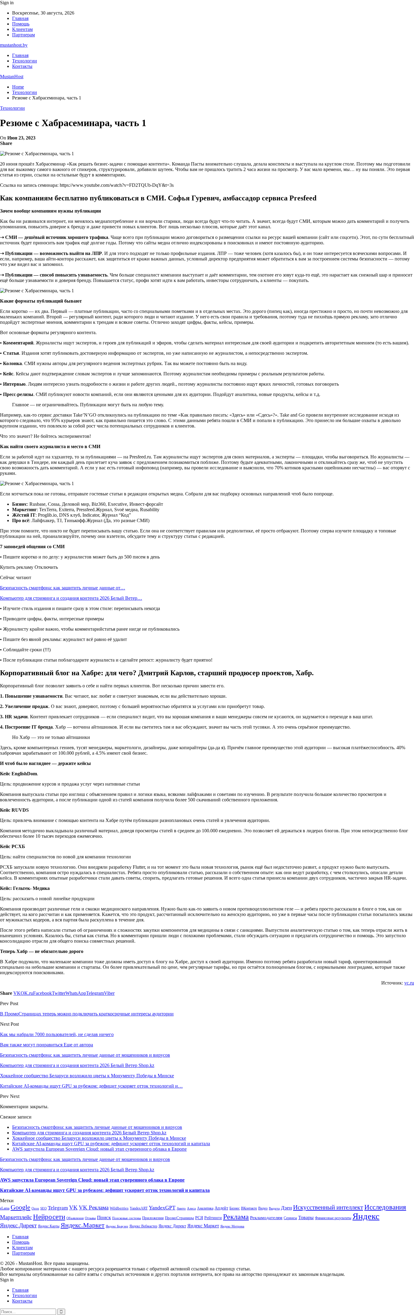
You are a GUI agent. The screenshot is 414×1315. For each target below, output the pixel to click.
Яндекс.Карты (48, 1226)
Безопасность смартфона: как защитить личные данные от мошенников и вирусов (97, 1127)
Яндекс (365, 1216)
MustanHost (11, 76)
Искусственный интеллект (328, 1207)
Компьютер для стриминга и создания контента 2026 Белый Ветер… (71, 598)
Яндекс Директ (172, 1226)
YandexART (139, 1208)
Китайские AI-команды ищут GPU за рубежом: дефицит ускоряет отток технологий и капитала (111, 1143)
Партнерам (23, 34)
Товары (306, 1217)
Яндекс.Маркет (83, 1225)
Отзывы (90, 1218)
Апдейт (221, 1208)
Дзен (286, 1208)
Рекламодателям (266, 1217)
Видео (263, 1208)
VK (73, 1207)
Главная (20, 18)
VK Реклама (94, 1207)
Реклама (236, 1217)
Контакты (22, 66)
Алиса (191, 1208)
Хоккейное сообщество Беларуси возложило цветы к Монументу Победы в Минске (99, 1138)
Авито (181, 1208)
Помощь (20, 23)
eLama (4, 1208)
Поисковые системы (126, 1218)
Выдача (274, 1208)
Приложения (153, 1218)
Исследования (385, 1207)
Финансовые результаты (333, 1218)
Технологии (24, 60)
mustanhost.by (14, 45)
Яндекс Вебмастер (143, 1226)
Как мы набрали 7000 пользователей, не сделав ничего (57, 1034)
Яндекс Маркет (203, 1225)
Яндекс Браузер (117, 1226)
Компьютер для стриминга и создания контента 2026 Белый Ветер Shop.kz (89, 1132)
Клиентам (22, 29)
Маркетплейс (16, 1217)
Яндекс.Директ (18, 1225)
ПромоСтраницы (179, 1218)
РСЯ (199, 1217)
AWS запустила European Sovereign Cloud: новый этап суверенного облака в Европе (99, 1149)
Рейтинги (213, 1217)
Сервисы (290, 1218)
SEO (43, 1208)
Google (20, 1207)
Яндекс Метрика (232, 1226)
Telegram (58, 1208)
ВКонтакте (249, 1208)
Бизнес (234, 1208)
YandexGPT (162, 1208)
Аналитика (205, 1208)
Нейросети (49, 1217)
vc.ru (409, 982)
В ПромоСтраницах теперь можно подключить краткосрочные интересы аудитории (87, 1013)
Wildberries (119, 1208)
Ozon (35, 1208)
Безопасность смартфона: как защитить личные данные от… (62, 587)
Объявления (75, 1218)
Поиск (104, 1217)
